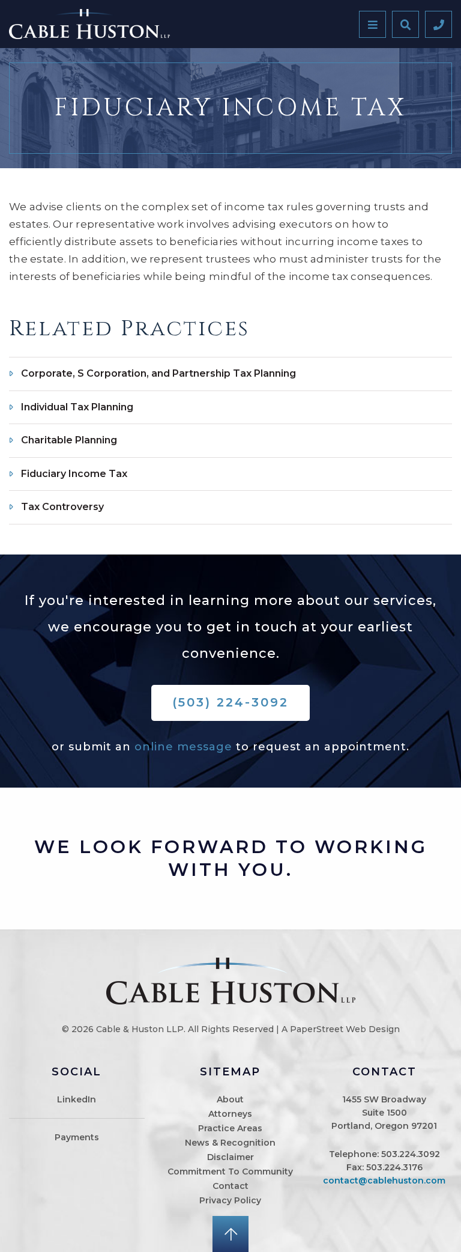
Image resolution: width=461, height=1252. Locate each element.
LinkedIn (76, 1099)
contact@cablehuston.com (384, 1180)
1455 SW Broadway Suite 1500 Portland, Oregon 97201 (384, 1112)
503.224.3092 (410, 1154)
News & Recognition (230, 1142)
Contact (230, 1186)
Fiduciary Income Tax (74, 473)
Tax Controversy (62, 506)
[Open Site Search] (405, 24)
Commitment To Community (230, 1171)
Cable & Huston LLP (140, 1029)
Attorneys (230, 1113)
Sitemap (230, 1071)
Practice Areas (230, 1128)
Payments (77, 1137)
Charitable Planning (69, 440)
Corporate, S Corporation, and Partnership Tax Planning (158, 373)
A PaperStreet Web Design (341, 1029)
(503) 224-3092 (230, 702)
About (230, 1099)
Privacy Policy (230, 1200)
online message (183, 746)
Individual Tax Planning (77, 407)
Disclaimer (230, 1157)
